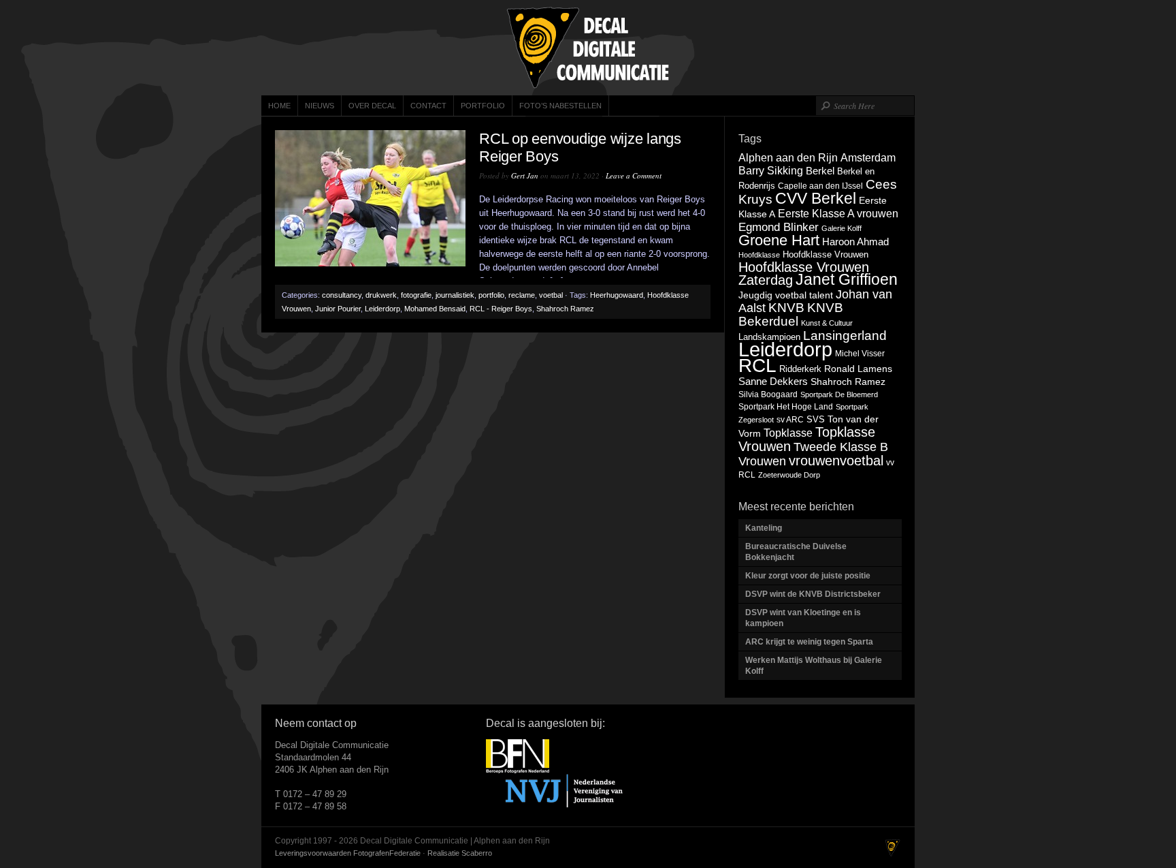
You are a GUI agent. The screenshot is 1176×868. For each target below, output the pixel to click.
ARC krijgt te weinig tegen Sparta (809, 642)
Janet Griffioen (847, 279)
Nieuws (319, 106)
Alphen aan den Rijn (788, 157)
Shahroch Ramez (565, 309)
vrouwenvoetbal (836, 460)
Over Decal (372, 106)
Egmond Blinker (778, 227)
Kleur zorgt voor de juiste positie (808, 575)
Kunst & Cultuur (827, 323)
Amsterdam (868, 157)
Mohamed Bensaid (435, 309)
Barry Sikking (770, 170)
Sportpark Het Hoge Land (785, 407)
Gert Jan (524, 175)
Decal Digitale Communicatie (588, 47)
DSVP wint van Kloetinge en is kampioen (803, 618)
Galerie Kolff (841, 228)
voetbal (551, 295)
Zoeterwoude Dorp (789, 475)
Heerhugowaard (616, 295)
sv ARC (790, 420)
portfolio (491, 295)
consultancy (341, 295)
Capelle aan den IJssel (820, 186)
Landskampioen (769, 337)
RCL (757, 365)
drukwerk (381, 295)
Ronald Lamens (858, 368)
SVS (815, 419)
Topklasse (788, 433)
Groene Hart (778, 240)
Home (279, 106)
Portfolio (483, 106)
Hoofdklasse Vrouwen (825, 254)
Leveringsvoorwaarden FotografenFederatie (348, 853)
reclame (521, 295)
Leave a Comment (634, 175)
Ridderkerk (800, 369)
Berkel (820, 170)
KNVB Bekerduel (790, 314)
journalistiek (455, 295)
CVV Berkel (815, 198)
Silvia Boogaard (768, 394)
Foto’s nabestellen (560, 106)
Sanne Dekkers (773, 381)
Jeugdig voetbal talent (785, 295)
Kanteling (764, 528)
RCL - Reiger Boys (501, 309)
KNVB (786, 307)
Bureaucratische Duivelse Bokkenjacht (796, 552)
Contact (428, 106)
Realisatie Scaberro (459, 853)
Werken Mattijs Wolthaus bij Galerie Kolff (813, 665)
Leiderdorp (382, 309)
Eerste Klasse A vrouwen (838, 213)
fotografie (416, 295)
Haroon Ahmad (855, 241)
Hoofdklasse (759, 255)
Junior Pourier (338, 309)
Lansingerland (845, 335)
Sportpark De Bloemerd (839, 394)
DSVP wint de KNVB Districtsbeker (813, 594)
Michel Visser (860, 354)
